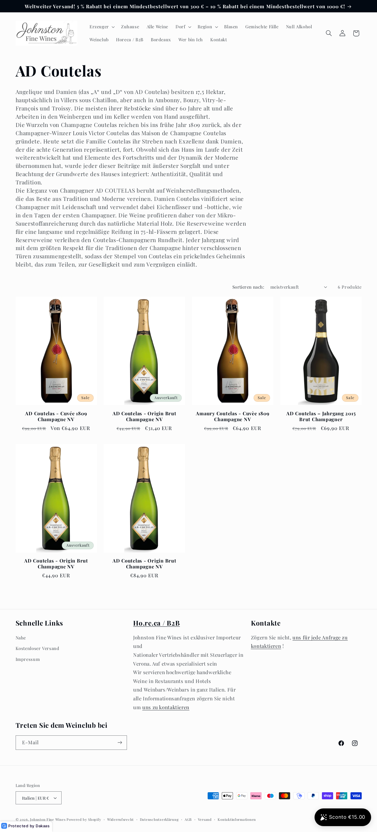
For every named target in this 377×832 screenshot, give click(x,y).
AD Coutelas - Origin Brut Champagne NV (144, 416)
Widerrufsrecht (120, 819)
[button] (101, 26)
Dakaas (43, 825)
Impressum (28, 659)
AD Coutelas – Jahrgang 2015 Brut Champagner (320, 416)
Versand (205, 819)
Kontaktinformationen (237, 819)
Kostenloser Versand (37, 648)
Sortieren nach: (248, 287)
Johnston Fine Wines (47, 819)
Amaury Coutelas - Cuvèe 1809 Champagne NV (232, 416)
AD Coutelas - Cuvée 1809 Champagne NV (56, 416)
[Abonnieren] (119, 742)
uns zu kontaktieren (165, 707)
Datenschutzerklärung (159, 819)
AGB (188, 819)
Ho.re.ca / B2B (156, 622)
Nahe (21, 638)
